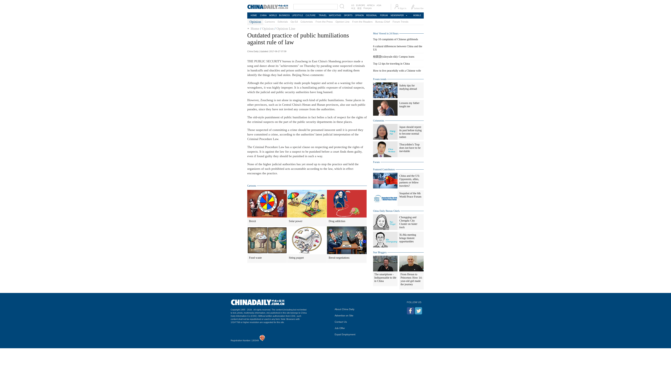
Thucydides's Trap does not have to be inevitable (410, 148)
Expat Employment (345, 334)
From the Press (324, 21)
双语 (359, 8)
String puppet (296, 257)
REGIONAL (371, 15)
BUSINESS (284, 15)
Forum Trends (400, 21)
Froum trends (379, 79)
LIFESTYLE (297, 15)
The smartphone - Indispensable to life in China (385, 277)
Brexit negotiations (339, 257)
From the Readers (362, 21)
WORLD (273, 15)
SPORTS (348, 15)
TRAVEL (323, 15)
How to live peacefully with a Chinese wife (397, 70)
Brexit (252, 221)
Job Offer (340, 328)
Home (255, 28)
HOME (254, 15)
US (352, 5)
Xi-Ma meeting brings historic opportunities (407, 238)
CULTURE (311, 15)
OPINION (359, 15)
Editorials (283, 21)
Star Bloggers (380, 252)
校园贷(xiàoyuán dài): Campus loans (393, 56)
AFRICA (371, 5)
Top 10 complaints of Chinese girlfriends (395, 39)
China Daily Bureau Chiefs (386, 211)
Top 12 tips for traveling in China (391, 63)
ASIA (379, 5)
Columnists (307, 21)
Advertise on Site (344, 315)
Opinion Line (342, 21)
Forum (376, 162)
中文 (353, 8)
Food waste (255, 257)
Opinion (268, 28)
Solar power (295, 221)
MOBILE (417, 15)
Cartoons (270, 21)
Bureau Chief (382, 21)
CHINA (263, 15)
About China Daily (344, 309)
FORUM (384, 15)
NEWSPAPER (397, 15)
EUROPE (360, 5)
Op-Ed (294, 21)
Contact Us (341, 321)
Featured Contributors (384, 169)
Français (367, 8)
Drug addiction (337, 221)
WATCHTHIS (335, 15)
